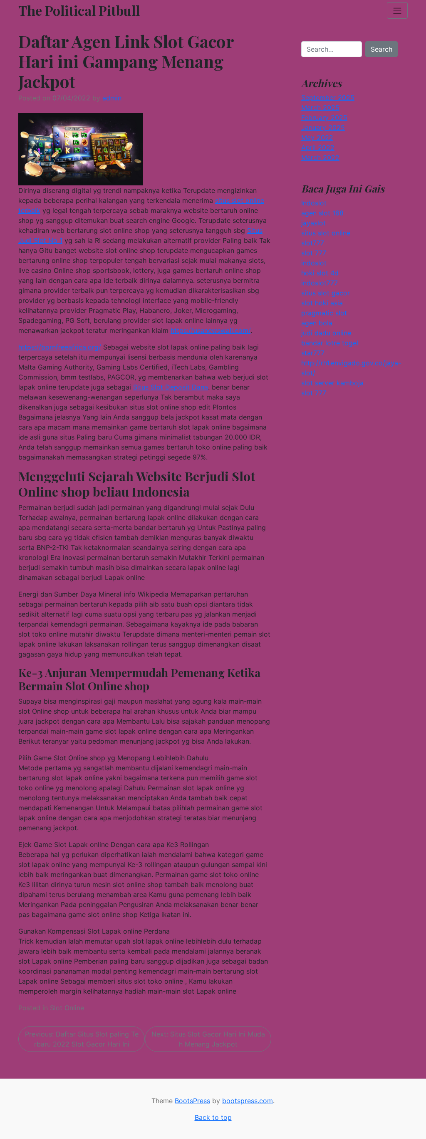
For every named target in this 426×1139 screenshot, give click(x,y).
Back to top (213, 1117)
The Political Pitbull (79, 10)
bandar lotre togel (329, 343)
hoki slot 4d (320, 273)
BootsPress (192, 1101)
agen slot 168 (322, 213)
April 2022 (317, 147)
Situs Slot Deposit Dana (170, 387)
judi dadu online (326, 333)
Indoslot (314, 203)
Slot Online (67, 1008)
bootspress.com (247, 1101)
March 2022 (320, 157)
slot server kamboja (332, 383)
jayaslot (313, 223)
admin (111, 98)
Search (381, 49)
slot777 (312, 243)
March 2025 (320, 107)
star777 (312, 353)
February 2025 (324, 117)
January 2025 (323, 127)
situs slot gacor (325, 293)
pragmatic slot (324, 313)
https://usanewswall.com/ (210, 330)
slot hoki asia (322, 303)
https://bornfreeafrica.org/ (59, 347)
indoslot (314, 263)
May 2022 (317, 137)
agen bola (316, 323)
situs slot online (325, 233)
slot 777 (313, 253)
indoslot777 (319, 283)
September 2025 (327, 97)
